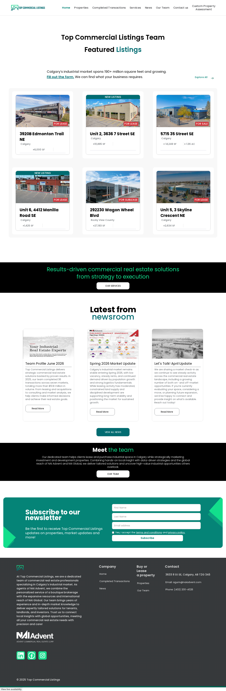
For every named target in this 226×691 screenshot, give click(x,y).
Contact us (180, 8)
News (148, 8)
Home (66, 8)
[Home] (28, 7)
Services (135, 8)
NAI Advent (37, 588)
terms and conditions (149, 532)
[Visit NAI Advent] (35, 637)
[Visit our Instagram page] (42, 655)
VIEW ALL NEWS (113, 432)
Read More (38, 408)
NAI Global (35, 600)
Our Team (162, 8)
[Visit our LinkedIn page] (21, 655)
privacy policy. (176, 532)
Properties (81, 8)
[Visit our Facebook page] (31, 655)
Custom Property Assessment (203, 7)
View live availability (11, 689)
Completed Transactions (109, 8)
